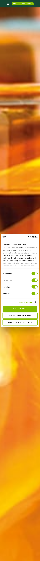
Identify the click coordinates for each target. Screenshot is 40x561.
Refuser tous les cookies (20, 322)
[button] (8, 4)
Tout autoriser (20, 309)
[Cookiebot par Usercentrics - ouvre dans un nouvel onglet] (28, 236)
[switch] (34, 280)
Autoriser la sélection (20, 315)
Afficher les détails (26, 302)
